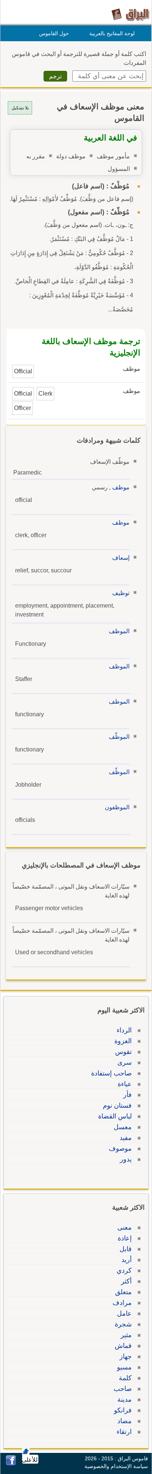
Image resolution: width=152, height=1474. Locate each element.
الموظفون (117, 807)
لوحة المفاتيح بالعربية (112, 33)
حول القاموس (54, 33)
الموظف (119, 631)
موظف (120, 487)
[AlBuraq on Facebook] (11, 1463)
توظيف (120, 593)
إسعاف (120, 558)
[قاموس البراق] (130, 14)
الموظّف (119, 737)
